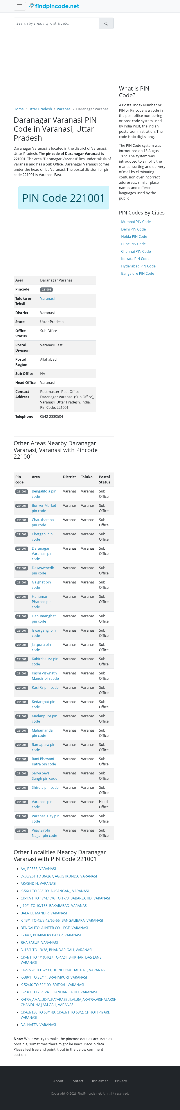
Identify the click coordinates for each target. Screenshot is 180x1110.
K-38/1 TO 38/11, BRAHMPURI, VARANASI (54, 977)
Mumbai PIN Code (136, 221)
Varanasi (64, 109)
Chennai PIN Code (136, 251)
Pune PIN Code (133, 244)
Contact (76, 1081)
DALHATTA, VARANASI (38, 1024)
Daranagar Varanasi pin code (42, 553)
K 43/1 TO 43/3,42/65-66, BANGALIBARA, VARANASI (62, 920)
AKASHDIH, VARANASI (38, 883)
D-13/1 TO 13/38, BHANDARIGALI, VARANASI (56, 949)
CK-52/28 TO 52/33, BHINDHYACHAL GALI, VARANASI (63, 970)
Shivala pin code (45, 787)
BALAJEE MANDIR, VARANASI (44, 913)
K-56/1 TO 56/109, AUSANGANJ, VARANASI (55, 890)
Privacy (121, 1081)
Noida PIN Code (134, 236)
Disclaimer (99, 1081)
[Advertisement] (64, 65)
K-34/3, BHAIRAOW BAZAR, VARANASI (51, 935)
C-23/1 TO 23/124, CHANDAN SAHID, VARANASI (59, 992)
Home (19, 109)
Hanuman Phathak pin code (42, 601)
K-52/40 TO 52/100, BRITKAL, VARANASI (52, 984)
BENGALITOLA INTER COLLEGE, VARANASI (54, 927)
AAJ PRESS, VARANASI (38, 868)
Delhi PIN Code (133, 229)
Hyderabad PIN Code (138, 266)
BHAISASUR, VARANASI (39, 942)
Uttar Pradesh (40, 109)
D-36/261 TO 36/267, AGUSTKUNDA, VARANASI (59, 876)
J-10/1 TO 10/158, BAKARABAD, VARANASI (54, 905)
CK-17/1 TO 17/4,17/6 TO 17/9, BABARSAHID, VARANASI (65, 898)
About (58, 1081)
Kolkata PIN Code (135, 258)
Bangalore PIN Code (137, 273)
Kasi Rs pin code (45, 687)
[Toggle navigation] (20, 6)
